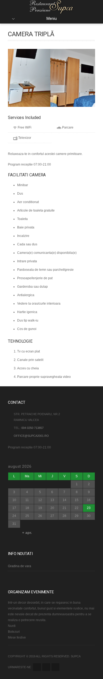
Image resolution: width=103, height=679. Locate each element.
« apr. (27, 532)
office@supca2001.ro (31, 435)
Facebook (37, 667)
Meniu (51, 18)
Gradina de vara (19, 566)
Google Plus (46, 667)
